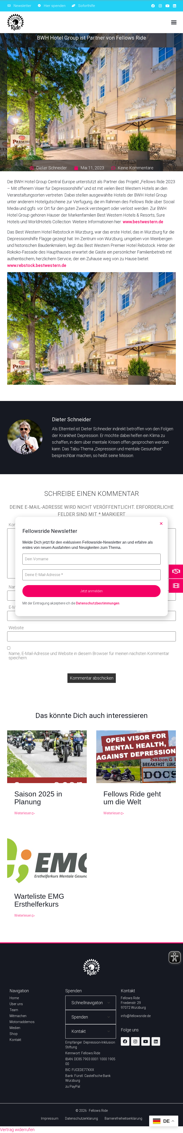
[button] (161, 523)
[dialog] (91, 566)
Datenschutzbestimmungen (97, 603)
